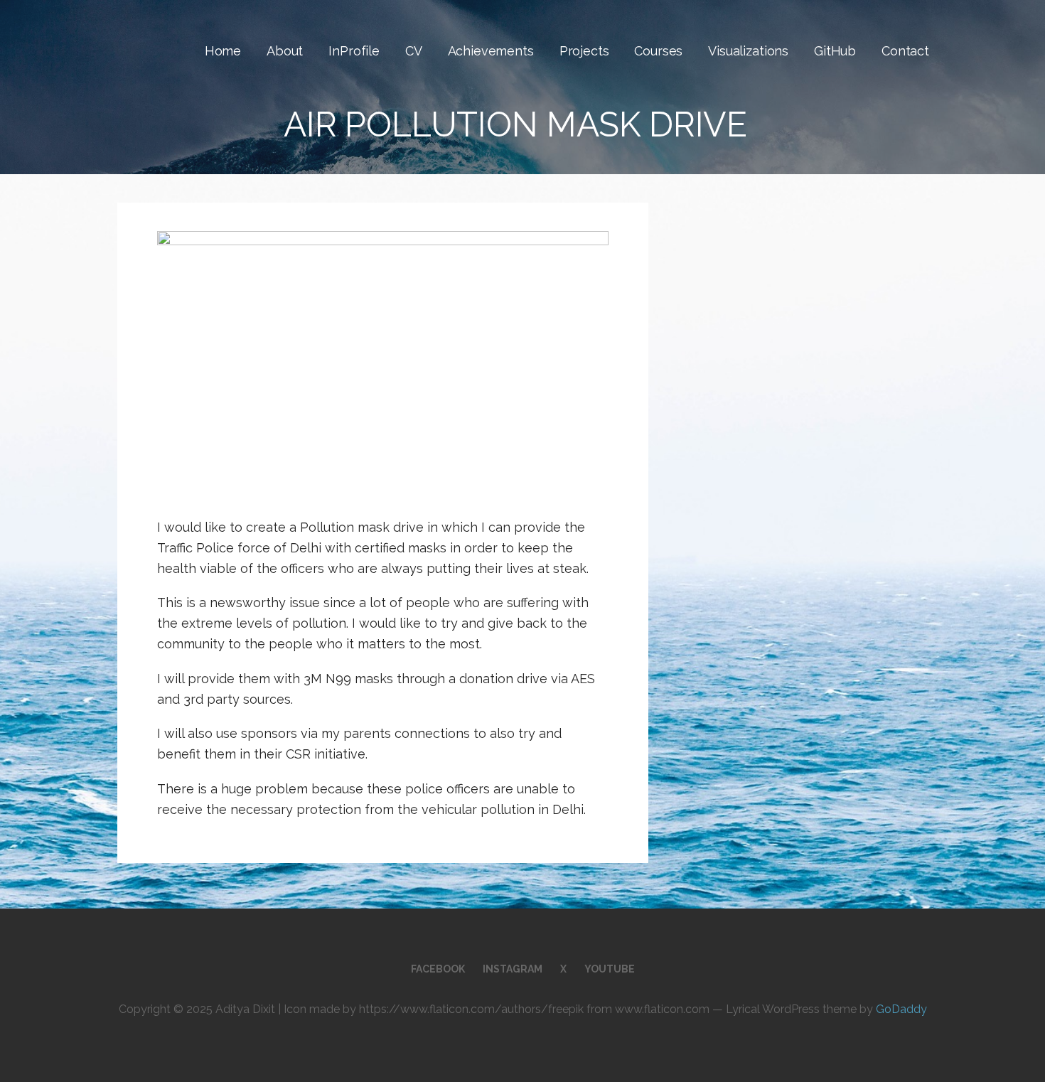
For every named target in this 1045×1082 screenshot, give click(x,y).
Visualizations (748, 50)
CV (413, 50)
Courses (658, 50)
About (285, 50)
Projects (584, 50)
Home (223, 50)
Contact (905, 50)
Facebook (438, 969)
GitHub (835, 50)
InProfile (354, 50)
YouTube (609, 969)
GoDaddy (901, 1009)
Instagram (512, 969)
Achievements (491, 50)
